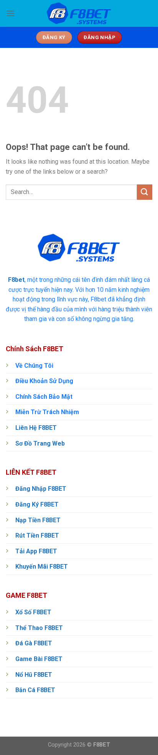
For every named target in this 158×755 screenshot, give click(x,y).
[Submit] (144, 191)
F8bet (16, 279)
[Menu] (10, 13)
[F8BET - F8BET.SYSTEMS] (79, 13)
